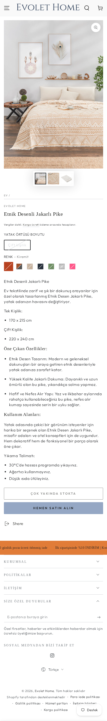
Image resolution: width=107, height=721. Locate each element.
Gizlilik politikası (28, 703)
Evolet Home (44, 691)
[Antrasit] (40, 266)
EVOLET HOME (15, 206)
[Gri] (61, 266)
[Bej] (30, 266)
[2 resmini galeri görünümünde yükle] (53, 178)
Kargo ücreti (31, 224)
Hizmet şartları (56, 703)
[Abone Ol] (100, 617)
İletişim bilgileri (85, 703)
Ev (6, 195)
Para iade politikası (85, 697)
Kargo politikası (56, 710)
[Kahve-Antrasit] (19, 266)
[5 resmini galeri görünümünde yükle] (66, 178)
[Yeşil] (51, 266)
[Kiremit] (8, 266)
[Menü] (7, 8)
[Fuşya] (72, 266)
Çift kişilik (17, 245)
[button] (86, 8)
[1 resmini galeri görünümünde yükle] (40, 178)
